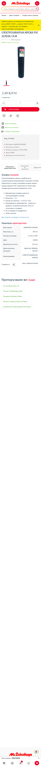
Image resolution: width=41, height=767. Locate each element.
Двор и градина (14, 15)
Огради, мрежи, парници (30, 15)
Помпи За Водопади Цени (13, 291)
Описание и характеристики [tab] (10, 167)
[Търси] (37, 8)
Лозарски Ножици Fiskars (12, 296)
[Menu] (4, 3)
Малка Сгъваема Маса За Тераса (15, 301)
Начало (4, 15)
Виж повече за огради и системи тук (15, 217)
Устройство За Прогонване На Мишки (17, 307)
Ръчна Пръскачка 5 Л (11, 286)
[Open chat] (36, 752)
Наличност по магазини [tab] (25, 167)
